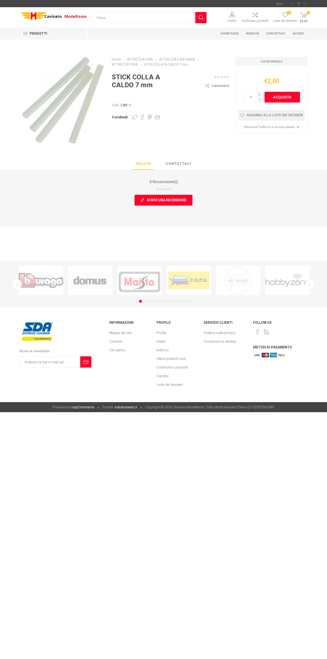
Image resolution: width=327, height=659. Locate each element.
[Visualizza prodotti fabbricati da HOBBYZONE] (287, 280)
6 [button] (156, 301)
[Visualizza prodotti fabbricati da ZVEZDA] (189, 280)
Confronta (220, 86)
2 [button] (140, 301)
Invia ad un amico (157, 117)
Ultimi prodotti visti (171, 359)
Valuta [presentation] (143, 164)
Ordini (161, 341)
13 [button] (183, 301)
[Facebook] (257, 332)
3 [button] (144, 301)
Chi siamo (117, 350)
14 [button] (187, 301)
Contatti (115, 341)
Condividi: (120, 117)
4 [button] (149, 301)
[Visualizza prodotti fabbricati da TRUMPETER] (238, 280)
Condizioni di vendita (220, 341)
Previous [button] (17, 284)
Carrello (163, 376)
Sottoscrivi (85, 362)
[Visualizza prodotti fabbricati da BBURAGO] (41, 280)
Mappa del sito (120, 333)
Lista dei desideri (170, 384)
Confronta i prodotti (255, 21)
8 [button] (164, 301)
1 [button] (136, 301)
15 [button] (191, 301)
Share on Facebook (142, 117)
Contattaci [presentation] (178, 164)
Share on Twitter (134, 117)
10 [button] (172, 301)
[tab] (143, 164)
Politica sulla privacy (219, 333)
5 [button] (152, 301)
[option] (41, 280)
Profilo (232, 21)
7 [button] (160, 301)
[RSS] (267, 332)
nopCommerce (83, 407)
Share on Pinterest (149, 117)
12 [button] (179, 301)
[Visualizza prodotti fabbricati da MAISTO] (139, 280)
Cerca (201, 17)
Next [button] (310, 284)
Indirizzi (163, 350)
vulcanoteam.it (126, 407)
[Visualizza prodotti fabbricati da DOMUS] (90, 280)
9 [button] (168, 301)
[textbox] (143, 17)
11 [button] (175, 301)
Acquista (282, 97)
